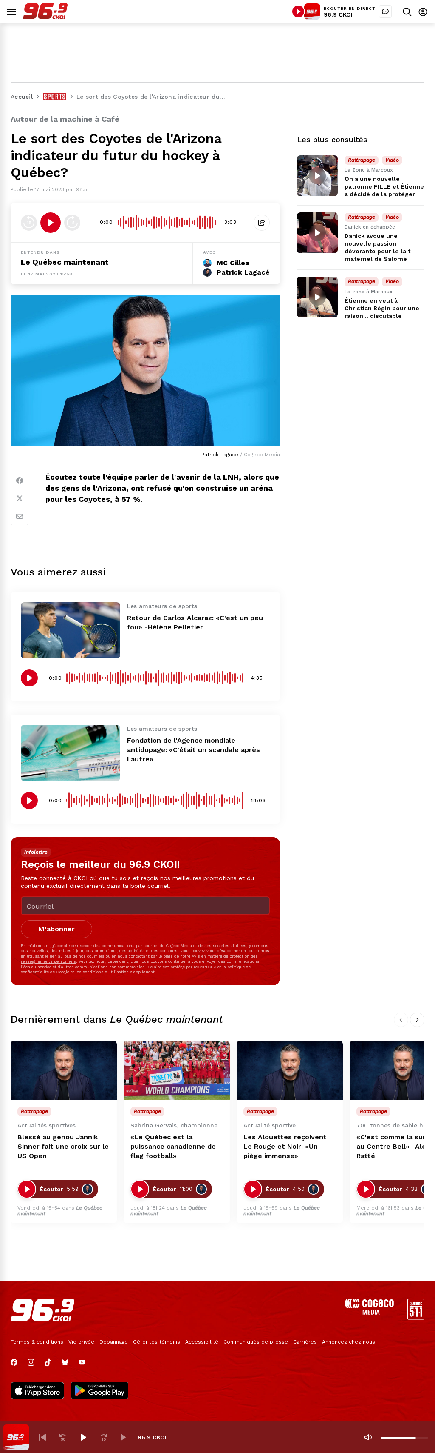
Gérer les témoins (156, 1342)
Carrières (305, 1342)
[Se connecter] (423, 11)
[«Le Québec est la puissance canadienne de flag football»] (177, 1071)
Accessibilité (201, 1342)
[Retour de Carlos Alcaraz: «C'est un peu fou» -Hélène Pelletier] (70, 630)
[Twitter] (19, 498)
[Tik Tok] (48, 1362)
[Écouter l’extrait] (50, 222)
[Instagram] (31, 1362)
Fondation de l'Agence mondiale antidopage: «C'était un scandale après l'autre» (193, 749)
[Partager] (262, 223)
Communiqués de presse (255, 1342)
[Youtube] (82, 1362)
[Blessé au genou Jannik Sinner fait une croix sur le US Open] (64, 1071)
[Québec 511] (415, 1317)
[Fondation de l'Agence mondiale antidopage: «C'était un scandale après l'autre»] (70, 753)
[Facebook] (19, 480)
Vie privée (81, 1342)
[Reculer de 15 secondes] (29, 223)
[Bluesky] (65, 1362)
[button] (42, 1437)
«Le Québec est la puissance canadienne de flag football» (173, 1146)
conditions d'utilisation (106, 972)
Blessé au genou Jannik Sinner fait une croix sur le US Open (63, 1146)
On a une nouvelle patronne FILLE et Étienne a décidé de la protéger (384, 186)
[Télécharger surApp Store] (37, 1391)
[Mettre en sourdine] (368, 1437)
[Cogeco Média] (369, 1312)
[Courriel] (19, 516)
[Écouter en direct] (298, 11)
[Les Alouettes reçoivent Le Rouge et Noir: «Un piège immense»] (290, 1071)
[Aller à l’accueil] (45, 17)
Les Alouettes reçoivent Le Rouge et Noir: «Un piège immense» (285, 1146)
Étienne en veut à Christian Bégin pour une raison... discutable (382, 308)
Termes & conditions (37, 1342)
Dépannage (113, 1342)
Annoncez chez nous (348, 1342)
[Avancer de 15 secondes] (72, 223)
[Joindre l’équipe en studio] (385, 11)
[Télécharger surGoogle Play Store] (99, 1391)
